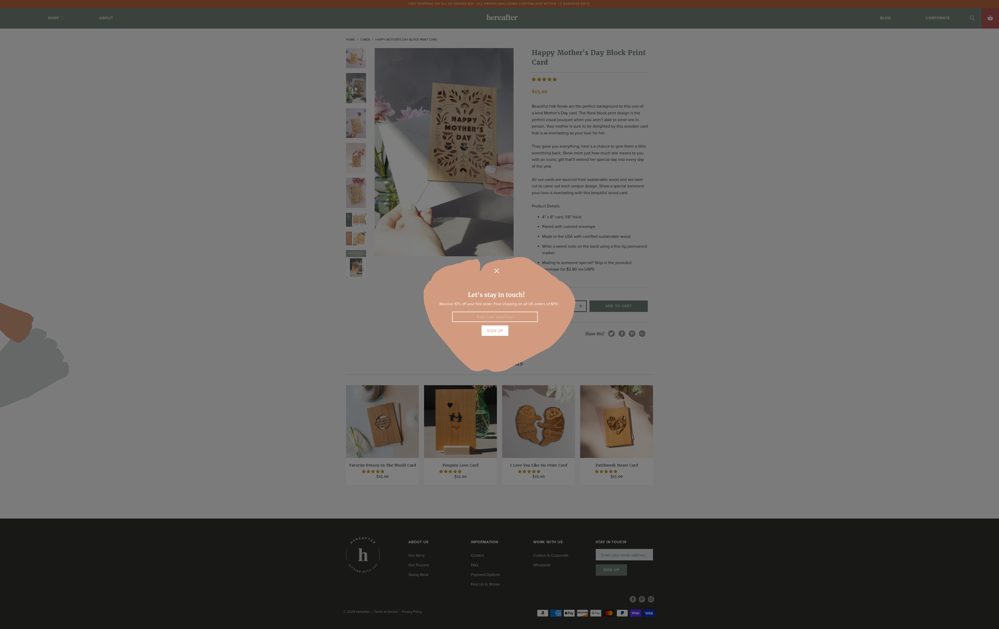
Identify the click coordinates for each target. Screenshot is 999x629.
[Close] (496, 271)
